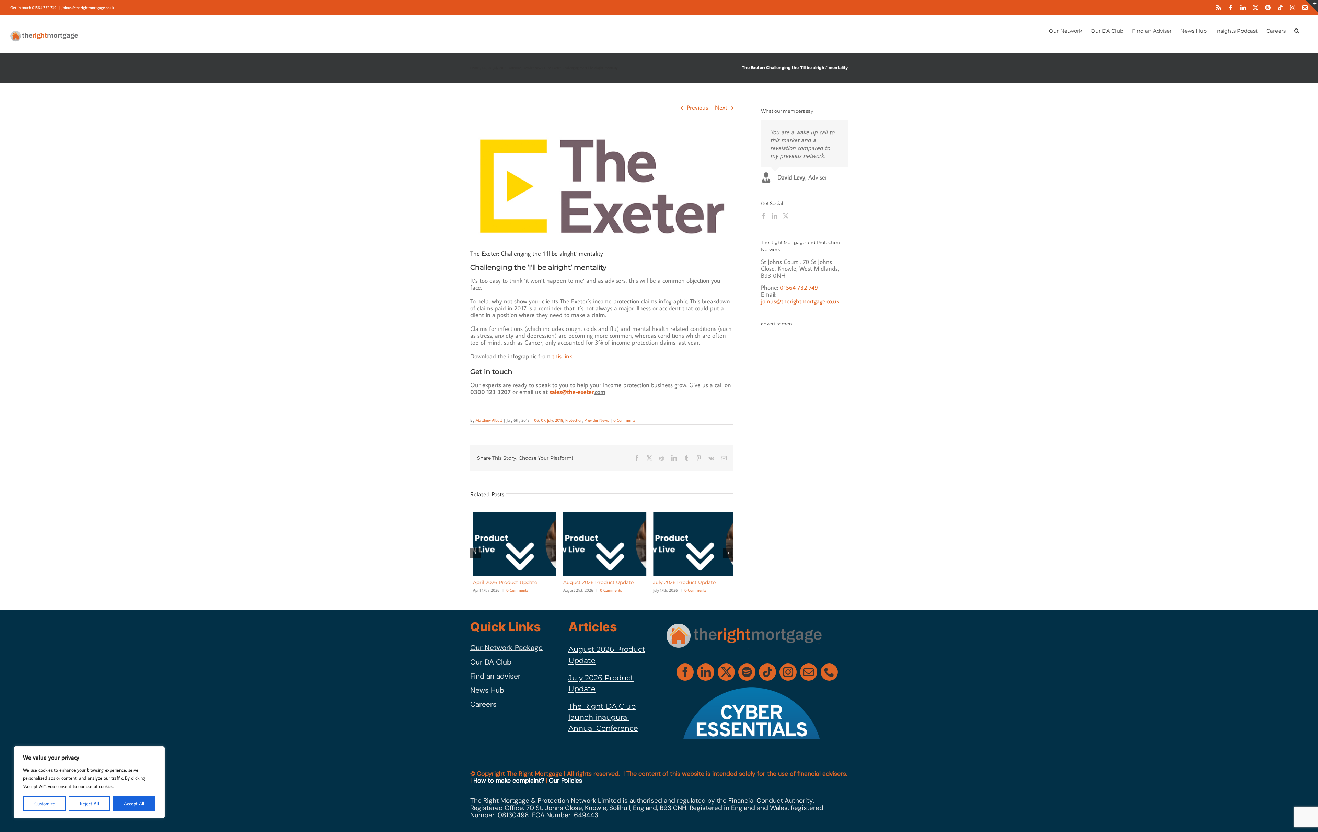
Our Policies (565, 780)
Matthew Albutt (488, 420)
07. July (547, 420)
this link (562, 356)
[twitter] (726, 672)
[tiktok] (767, 672)
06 (536, 420)
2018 (559, 420)
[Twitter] (785, 216)
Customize (44, 803)
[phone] (829, 672)
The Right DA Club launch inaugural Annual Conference (603, 717)
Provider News (597, 420)
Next (721, 108)
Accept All (134, 803)
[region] (89, 782)
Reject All (89, 803)
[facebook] (685, 672)
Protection (573, 420)
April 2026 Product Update (502, 582)
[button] (1296, 30)
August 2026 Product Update (595, 582)
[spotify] (746, 672)
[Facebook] (763, 216)
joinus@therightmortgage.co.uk (88, 7)
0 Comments (624, 420)
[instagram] (788, 672)
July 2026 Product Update (681, 582)
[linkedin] (705, 672)
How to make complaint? (508, 780)
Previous (697, 108)
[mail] (808, 672)
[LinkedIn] (774, 216)
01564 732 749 (799, 287)
